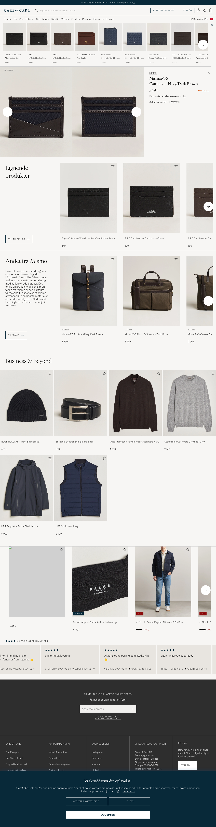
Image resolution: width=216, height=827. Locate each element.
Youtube (96, 764)
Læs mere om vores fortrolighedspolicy (108, 717)
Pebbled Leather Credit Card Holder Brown (181, 58)
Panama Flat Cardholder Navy (157, 58)
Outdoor (75, 19)
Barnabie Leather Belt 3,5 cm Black (74, 441)
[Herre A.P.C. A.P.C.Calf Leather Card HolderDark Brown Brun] (62, 37)
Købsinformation (58, 752)
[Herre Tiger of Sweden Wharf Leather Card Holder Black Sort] (14, 37)
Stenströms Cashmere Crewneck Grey (184, 441)
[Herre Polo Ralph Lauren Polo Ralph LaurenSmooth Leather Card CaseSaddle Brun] (86, 37)
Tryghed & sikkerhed (16, 764)
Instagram (97, 752)
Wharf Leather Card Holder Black (12, 58)
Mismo (153, 73)
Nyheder (8, 19)
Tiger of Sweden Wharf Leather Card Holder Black (88, 238)
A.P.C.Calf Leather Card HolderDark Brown (61, 58)
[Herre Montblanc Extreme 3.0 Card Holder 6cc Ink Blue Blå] (134, 37)
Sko (21, 19)
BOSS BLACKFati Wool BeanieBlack (20, 441)
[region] (108, 659)
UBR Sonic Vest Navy (67, 526)
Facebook (97, 758)
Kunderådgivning (163, 10)
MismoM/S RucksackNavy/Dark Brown (82, 334)
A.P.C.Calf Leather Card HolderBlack (37, 58)
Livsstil (55, 19)
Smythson (153, 54)
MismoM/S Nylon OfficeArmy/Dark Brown (147, 334)
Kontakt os (54, 758)
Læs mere (129, 791)
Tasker (45, 19)
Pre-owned (98, 19)
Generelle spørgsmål (59, 764)
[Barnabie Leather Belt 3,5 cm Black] (80, 438)
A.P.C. (31, 54)
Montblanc (106, 54)
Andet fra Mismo (26, 260)
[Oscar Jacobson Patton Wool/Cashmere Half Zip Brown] (135, 438)
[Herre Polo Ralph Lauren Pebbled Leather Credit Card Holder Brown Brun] (182, 37)
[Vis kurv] (210, 10)
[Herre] (37, 582)
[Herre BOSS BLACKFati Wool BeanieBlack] (26, 403)
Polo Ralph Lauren (86, 54)
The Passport (13, 752)
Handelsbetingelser (16, 770)
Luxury (110, 19)
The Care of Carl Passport (108, 2)
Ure (38, 19)
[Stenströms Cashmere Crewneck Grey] (189, 438)
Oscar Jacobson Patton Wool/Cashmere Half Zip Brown (134, 442)
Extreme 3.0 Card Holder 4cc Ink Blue (110, 58)
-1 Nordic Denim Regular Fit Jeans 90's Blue (159, 622)
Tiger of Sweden (13, 54)
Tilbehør (29, 19)
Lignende (17, 171)
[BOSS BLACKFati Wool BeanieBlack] (26, 438)
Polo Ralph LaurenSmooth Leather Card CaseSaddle (85, 58)
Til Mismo (14, 335)
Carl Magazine (199, 19)
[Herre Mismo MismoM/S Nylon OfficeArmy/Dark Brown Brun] (151, 291)
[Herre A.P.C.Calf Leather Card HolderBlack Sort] (151, 198)
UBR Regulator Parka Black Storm (19, 526)
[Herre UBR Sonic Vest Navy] (80, 488)
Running (86, 19)
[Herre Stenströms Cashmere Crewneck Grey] (189, 403)
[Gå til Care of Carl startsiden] (17, 10)
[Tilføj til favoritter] (112, 167)
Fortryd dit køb (56, 770)
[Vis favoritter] (204, 10)
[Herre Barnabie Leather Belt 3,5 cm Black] (80, 403)
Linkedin (96, 770)
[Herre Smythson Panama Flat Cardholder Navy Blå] (158, 37)
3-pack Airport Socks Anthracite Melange (95, 622)
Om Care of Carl (14, 758)
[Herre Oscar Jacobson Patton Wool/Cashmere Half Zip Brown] (135, 403)
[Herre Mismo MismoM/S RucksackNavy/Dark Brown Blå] (88, 291)
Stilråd (187, 10)
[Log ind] (199, 10)
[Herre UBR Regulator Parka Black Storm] (26, 488)
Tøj (15, 19)
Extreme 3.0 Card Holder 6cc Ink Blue (134, 58)
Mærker (65, 19)
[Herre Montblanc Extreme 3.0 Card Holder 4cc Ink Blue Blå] (110, 37)
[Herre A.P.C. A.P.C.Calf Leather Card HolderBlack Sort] (38, 37)
